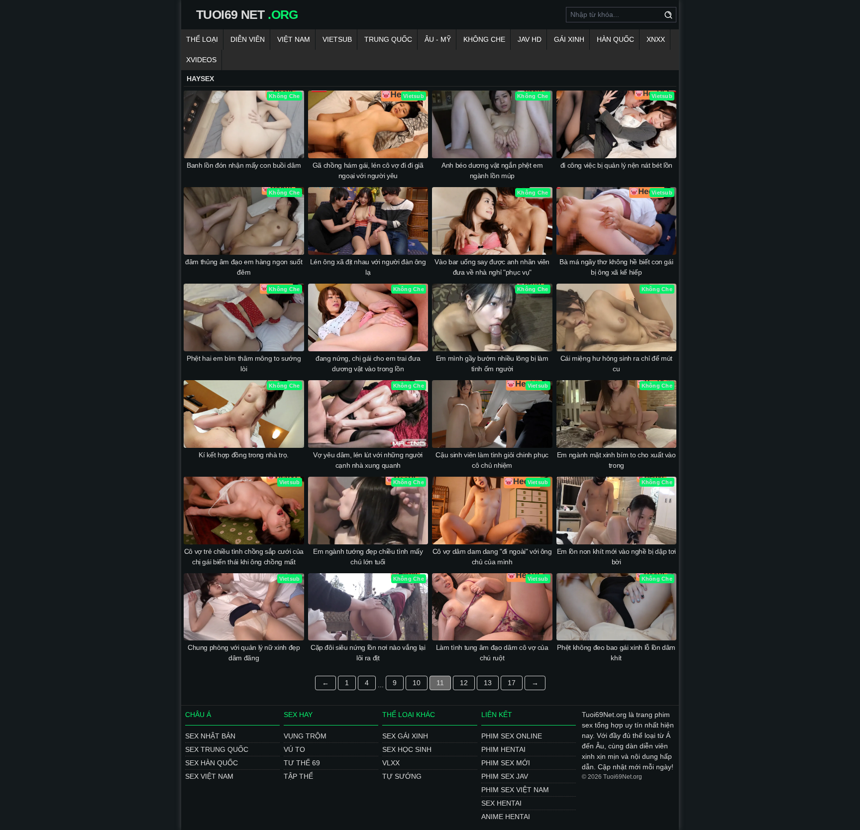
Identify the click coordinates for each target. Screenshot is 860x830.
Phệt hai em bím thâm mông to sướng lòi (244, 363)
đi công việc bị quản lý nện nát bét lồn (616, 165)
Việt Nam (293, 39)
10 (417, 683)
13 (488, 683)
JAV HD (529, 39)
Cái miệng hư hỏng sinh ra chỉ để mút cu (616, 363)
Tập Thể (298, 776)
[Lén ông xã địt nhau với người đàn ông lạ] (368, 221)
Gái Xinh (569, 39)
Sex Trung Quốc (216, 749)
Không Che (484, 39)
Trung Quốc (388, 39)
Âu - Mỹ (438, 39)
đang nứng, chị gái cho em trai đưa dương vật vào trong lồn (368, 363)
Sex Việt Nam (209, 776)
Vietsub (337, 39)
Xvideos (201, 60)
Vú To (294, 749)
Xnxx (655, 39)
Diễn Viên (247, 39)
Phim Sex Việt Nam (515, 790)
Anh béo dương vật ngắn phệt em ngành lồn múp (492, 170)
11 (440, 683)
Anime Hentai (505, 817)
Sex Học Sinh (406, 749)
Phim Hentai (503, 749)
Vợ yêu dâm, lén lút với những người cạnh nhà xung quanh (368, 460)
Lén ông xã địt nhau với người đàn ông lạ (368, 267)
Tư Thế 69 (302, 763)
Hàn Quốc (615, 39)
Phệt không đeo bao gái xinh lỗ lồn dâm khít (616, 652)
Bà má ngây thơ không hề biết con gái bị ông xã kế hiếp (616, 267)
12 (464, 683)
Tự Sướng (402, 776)
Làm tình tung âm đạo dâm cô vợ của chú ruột (492, 652)
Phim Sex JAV (504, 776)
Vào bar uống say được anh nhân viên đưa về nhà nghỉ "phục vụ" (491, 267)
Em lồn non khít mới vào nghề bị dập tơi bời (616, 556)
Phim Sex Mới (505, 763)
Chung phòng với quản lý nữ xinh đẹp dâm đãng (244, 652)
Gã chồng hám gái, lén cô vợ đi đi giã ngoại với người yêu (368, 170)
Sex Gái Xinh (405, 736)
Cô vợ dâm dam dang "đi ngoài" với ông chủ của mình (492, 556)
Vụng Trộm (305, 736)
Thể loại (202, 39)
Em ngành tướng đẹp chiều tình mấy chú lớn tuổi (368, 556)
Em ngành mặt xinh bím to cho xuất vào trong (616, 460)
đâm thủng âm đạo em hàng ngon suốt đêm (243, 267)
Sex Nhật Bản (210, 736)
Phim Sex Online (511, 736)
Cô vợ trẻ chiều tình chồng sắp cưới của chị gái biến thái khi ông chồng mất (244, 556)
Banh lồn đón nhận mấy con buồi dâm (244, 165)
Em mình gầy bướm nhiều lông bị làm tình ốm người (492, 363)
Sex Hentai (501, 803)
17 (512, 683)
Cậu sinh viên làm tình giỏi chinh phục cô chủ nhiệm (491, 460)
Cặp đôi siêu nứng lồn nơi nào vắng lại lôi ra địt (368, 652)
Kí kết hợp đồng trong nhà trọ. (244, 455)
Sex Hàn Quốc (211, 763)
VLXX (391, 763)
